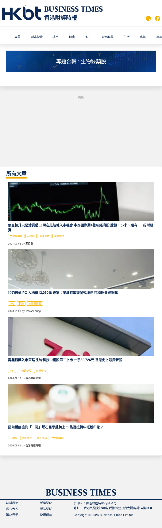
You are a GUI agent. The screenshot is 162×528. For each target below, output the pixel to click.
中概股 (14, 438)
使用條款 (46, 514)
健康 (72, 37)
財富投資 (37, 37)
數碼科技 (108, 37)
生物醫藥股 (16, 236)
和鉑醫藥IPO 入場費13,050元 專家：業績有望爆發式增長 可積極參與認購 (63, 292)
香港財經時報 (60, 17)
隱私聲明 (46, 509)
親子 (88, 37)
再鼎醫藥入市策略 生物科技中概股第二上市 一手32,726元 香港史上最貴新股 (65, 359)
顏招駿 (29, 243)
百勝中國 (41, 370)
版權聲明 (46, 503)
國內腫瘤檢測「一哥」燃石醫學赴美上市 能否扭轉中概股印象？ (55, 427)
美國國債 (44, 236)
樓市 (55, 37)
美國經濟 (59, 236)
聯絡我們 (12, 514)
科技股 (31, 236)
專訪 (143, 37)
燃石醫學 (27, 438)
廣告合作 (12, 509)
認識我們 (12, 503)
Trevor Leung (33, 311)
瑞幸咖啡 (42, 438)
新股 (21, 303)
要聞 (17, 37)
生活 (127, 37)
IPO (12, 303)
